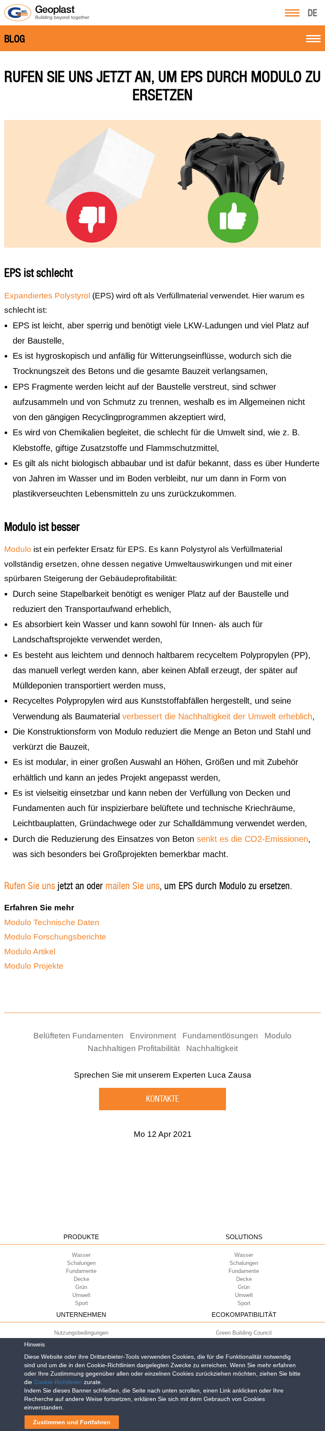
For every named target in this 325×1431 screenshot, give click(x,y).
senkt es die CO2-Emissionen (252, 839)
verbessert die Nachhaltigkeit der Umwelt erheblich (217, 716)
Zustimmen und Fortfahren (71, 1422)
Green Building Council (244, 1333)
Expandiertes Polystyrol (47, 295)
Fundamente (81, 1271)
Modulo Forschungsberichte (55, 936)
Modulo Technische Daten (51, 922)
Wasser (81, 1255)
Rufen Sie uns (29, 885)
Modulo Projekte (33, 965)
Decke (81, 1279)
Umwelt (81, 1295)
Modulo (17, 549)
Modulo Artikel (29, 951)
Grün (81, 1287)
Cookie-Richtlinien (58, 1382)
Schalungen (81, 1263)
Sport (81, 1303)
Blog (14, 39)
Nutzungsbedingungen (81, 1333)
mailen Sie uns (132, 885)
